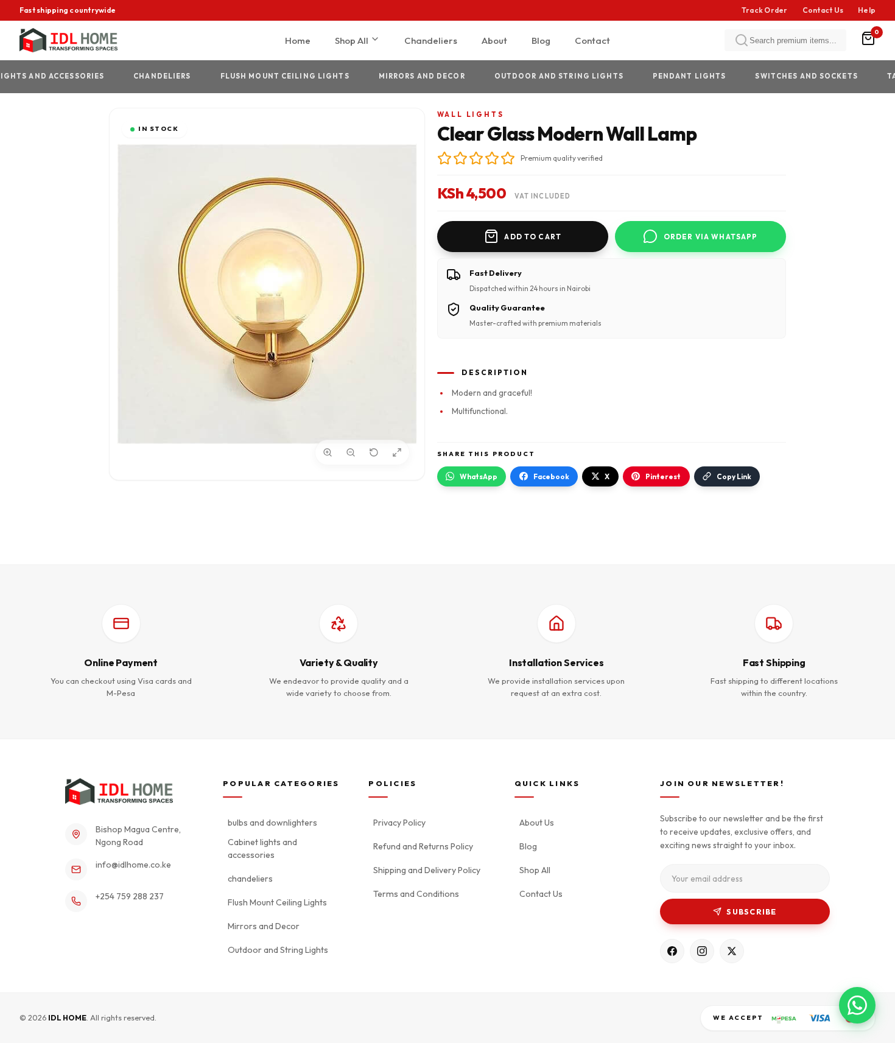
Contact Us (822, 10)
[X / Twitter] (732, 951)
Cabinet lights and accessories (262, 848)
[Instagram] (702, 951)
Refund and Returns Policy (423, 846)
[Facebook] (672, 951)
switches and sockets (785, 76)
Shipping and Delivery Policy (426, 870)
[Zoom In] (327, 452)
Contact (592, 40)
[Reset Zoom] (374, 452)
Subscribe (751, 911)
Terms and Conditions (416, 893)
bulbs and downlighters (272, 822)
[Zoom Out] (350, 452)
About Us (536, 822)
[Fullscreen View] (397, 452)
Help (867, 10)
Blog (541, 40)
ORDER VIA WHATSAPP (711, 236)
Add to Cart (532, 236)
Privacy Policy (399, 822)
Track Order (765, 10)
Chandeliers (430, 40)
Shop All (352, 40)
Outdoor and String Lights (537, 76)
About (494, 40)
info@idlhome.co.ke (133, 864)
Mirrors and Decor (400, 76)
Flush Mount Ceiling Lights (263, 76)
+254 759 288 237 (130, 896)
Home (298, 40)
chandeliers (141, 76)
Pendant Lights (668, 76)
